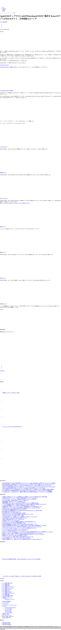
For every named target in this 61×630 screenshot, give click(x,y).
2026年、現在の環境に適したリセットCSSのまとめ (13, 519)
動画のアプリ (3, 252)
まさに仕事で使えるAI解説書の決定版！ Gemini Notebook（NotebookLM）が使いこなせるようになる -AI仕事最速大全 (27, 490)
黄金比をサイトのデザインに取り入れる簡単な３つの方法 (14, 535)
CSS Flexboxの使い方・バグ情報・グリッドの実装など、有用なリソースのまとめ (19, 516)
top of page (2, 370)
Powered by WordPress (6, 624)
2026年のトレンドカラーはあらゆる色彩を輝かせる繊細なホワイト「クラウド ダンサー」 (21, 507)
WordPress (4, 597)
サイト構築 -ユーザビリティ (8, 586)
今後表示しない (57, 626)
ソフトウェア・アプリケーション (9, 605)
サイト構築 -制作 (3, 21)
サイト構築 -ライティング (7, 588)
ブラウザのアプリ (4, 146)
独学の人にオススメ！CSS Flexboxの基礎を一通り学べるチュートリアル (17, 514)
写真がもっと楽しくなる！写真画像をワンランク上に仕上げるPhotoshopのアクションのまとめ (22, 532)
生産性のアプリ (3, 303)
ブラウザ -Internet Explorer (10, 607)
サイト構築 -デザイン (6, 589)
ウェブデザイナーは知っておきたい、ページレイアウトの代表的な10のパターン (19, 527)
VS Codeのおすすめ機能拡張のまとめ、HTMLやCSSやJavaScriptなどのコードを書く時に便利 (22, 510)
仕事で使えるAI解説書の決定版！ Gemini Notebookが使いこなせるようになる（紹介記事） (21, 559)
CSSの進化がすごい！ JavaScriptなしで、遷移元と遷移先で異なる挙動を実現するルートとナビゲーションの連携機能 (27, 491)
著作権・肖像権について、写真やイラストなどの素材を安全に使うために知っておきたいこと (22, 539)
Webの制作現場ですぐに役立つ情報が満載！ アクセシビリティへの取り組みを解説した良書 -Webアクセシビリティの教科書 (28, 483)
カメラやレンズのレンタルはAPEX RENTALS (12, 426)
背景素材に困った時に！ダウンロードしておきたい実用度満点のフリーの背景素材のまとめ (21, 506)
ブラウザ (4, 606)
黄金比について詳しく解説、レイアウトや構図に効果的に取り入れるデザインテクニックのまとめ (23, 534)
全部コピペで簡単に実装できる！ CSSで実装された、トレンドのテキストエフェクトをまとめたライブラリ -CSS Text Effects (28, 486)
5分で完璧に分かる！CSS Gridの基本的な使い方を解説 (14, 512)
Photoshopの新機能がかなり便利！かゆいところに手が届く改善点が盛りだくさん (19, 524)
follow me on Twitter (6, 622)
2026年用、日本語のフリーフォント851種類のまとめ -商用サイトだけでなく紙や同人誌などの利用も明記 (24, 496)
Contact (3, 9)
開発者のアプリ (3, 172)
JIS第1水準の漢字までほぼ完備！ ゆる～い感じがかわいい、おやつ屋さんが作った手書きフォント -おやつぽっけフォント (28, 484)
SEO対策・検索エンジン (7, 596)
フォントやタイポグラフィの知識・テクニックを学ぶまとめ (15, 529)
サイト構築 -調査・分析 (7, 583)
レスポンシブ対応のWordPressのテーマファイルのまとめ (14, 530)
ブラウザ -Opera (8, 610)
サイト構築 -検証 (6, 594)
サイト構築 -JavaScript (7, 591)
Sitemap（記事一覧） (6, 617)
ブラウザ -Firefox (8, 608)
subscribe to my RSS (6, 623)
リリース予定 (21, 97)
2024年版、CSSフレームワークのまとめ (10, 520)
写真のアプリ (3, 278)
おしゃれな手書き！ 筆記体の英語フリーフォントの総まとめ (15, 500)
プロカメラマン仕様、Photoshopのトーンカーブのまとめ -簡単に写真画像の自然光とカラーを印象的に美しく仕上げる (27, 531)
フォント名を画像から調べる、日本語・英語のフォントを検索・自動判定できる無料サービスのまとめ (24, 504)
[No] (5, 628)
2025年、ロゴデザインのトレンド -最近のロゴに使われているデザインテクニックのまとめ (21, 526)
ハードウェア (5, 603)
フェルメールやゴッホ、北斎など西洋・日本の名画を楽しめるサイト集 (17, 536)
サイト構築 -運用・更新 (7, 595)
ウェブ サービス (5, 602)
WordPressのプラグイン (10, 599)
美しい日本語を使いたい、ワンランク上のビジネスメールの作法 (16, 538)
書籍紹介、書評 (5, 613)
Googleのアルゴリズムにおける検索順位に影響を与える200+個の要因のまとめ (19, 521)
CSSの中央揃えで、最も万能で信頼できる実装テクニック (14, 517)
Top (3, 7)
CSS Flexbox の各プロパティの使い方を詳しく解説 (13, 515)
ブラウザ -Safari (8, 611)
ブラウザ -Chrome (8, 612)
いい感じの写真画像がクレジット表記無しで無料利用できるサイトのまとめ (18, 505)
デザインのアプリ (4, 198)
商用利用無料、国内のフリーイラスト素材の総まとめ (13, 501)
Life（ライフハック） (7, 615)
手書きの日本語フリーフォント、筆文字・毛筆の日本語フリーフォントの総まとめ (20, 497)
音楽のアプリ (3, 226)
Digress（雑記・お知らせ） (8, 616)
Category (4, 8)
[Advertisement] (30, 41)
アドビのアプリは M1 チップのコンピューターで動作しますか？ (16, 203)
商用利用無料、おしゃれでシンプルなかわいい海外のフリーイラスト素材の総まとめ (20, 502)
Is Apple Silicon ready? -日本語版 (6, 90)
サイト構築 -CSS (5, 590)
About (3, 10)
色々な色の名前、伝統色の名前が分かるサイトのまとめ (14, 509)
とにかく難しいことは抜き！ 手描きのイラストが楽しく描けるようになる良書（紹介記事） (22, 576)
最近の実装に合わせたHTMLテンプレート (11, 511)
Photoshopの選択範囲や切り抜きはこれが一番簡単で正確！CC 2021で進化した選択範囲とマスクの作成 (24, 525)
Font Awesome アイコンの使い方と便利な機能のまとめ (13, 522)
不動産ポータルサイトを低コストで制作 (11, 392)
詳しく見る (2, 628)
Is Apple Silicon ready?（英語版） (7, 67)
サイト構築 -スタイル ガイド (8, 593)
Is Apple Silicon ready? (4, 65)
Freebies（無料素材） (6, 601)
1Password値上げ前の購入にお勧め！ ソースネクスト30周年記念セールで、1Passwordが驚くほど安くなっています (26, 485)
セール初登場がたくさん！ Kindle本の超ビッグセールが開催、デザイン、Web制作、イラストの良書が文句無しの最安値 (28, 489)
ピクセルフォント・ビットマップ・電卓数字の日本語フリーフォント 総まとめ (19, 499)
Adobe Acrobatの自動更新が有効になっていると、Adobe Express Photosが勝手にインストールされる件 (23, 488)
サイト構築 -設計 (6, 584)
